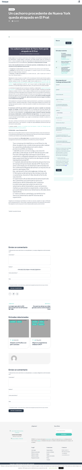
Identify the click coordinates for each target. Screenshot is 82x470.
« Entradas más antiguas (24, 269)
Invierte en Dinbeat (50, 452)
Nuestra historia (50, 450)
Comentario (11, 377)
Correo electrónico (13, 272)
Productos (41, 324)
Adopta (19, 321)
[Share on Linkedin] (17, 294)
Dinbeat (28, 220)
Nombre (11, 389)
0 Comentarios (36, 53)
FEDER (38, 440)
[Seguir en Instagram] (40, 429)
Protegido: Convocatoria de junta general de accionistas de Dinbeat (66, 55)
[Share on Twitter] (13, 294)
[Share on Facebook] (10, 294)
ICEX (62, 439)
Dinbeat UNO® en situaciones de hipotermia (27, 254)
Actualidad (11, 9)
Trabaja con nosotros (50, 455)
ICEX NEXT (48, 439)
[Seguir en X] (32, 429)
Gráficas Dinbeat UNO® (19, 217)
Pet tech (34, 324)
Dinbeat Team (14, 220)
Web (10, 279)
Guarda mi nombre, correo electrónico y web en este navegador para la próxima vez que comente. (29, 285)
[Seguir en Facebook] (35, 429)
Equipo (48, 454)
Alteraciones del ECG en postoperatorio (25, 236)
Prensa (48, 457)
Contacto (48, 459)
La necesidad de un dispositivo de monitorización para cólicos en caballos (65, 69)
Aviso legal (33, 450)
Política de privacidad (35, 452)
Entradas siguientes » (35, 269)
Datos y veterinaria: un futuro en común (66, 62)
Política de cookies (34, 455)
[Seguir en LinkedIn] (37, 429)
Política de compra (34, 454)
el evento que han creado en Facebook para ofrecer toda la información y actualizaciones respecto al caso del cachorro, (29, 82)
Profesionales (33, 220)
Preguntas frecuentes (35, 457)
